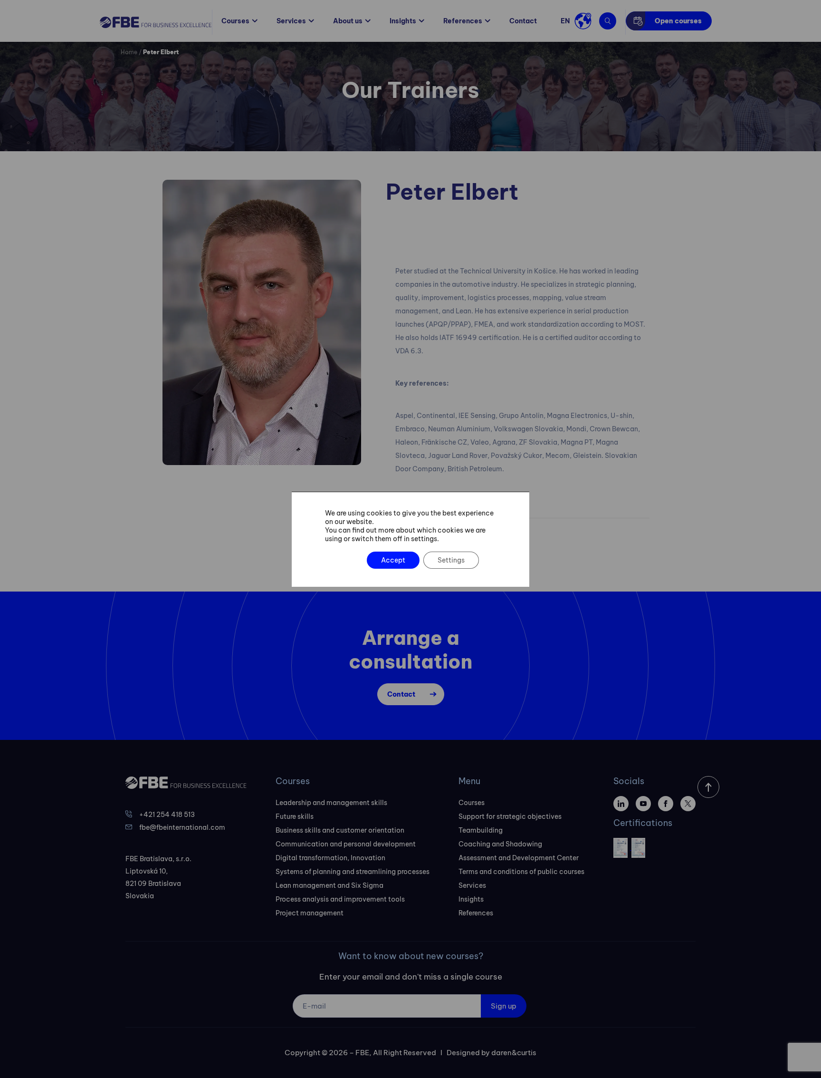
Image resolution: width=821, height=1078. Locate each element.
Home (129, 52)
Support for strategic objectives (510, 816)
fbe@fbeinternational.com (182, 827)
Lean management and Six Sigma (329, 885)
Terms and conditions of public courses (521, 871)
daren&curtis (513, 1052)
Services (291, 21)
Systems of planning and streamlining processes (353, 871)
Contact (523, 21)
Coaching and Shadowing (500, 844)
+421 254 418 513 (167, 814)
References (462, 21)
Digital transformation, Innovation (330, 858)
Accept (393, 560)
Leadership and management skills (331, 802)
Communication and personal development (346, 844)
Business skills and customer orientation (340, 830)
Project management (310, 913)
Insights (403, 21)
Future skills (295, 816)
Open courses (678, 21)
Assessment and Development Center (518, 858)
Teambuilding (480, 830)
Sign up (503, 1005)
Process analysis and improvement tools (340, 899)
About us (348, 21)
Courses (235, 21)
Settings (451, 560)
